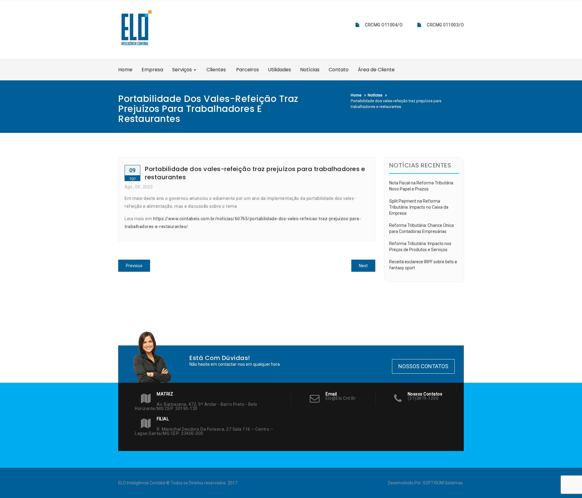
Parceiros (247, 69)
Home (125, 69)
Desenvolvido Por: (405, 482)
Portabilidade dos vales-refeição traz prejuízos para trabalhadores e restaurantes (255, 173)
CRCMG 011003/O (445, 24)
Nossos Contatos (423, 366)
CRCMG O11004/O (384, 24)
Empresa (152, 69)
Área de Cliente (376, 69)
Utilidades (279, 69)
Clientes (215, 69)
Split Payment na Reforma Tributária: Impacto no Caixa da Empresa (418, 207)
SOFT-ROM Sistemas (443, 482)
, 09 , (138, 186)
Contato (339, 69)
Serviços (182, 69)
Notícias (309, 69)
